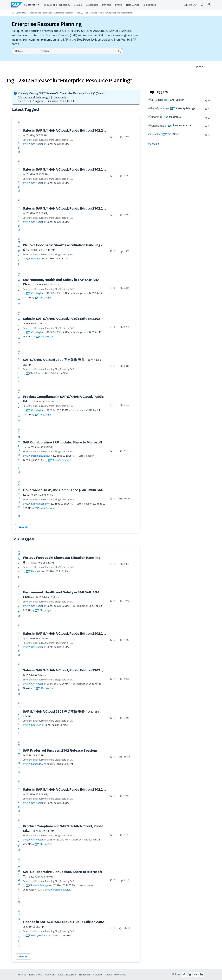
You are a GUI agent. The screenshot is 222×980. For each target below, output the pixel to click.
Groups (78, 5)
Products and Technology (56, 5)
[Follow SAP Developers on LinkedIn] (201, 974)
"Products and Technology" (34, 97)
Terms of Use (35, 974)
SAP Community (19, 13)
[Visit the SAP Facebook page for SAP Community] (184, 974)
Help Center (132, 5)
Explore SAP (190, 5)
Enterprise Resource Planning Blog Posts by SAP (48, 140)
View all (23, 527)
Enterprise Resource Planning (68, 13)
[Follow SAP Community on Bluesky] (190, 974)
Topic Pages (149, 5)
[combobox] (80, 51)
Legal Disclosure (67, 974)
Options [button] (199, 66)
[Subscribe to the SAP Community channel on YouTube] (195, 974)
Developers (92, 5)
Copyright (50, 974)
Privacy (22, 974)
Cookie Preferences (115, 974)
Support (97, 974)
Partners (106, 5)
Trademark (84, 974)
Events (118, 5)
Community (31, 4)
